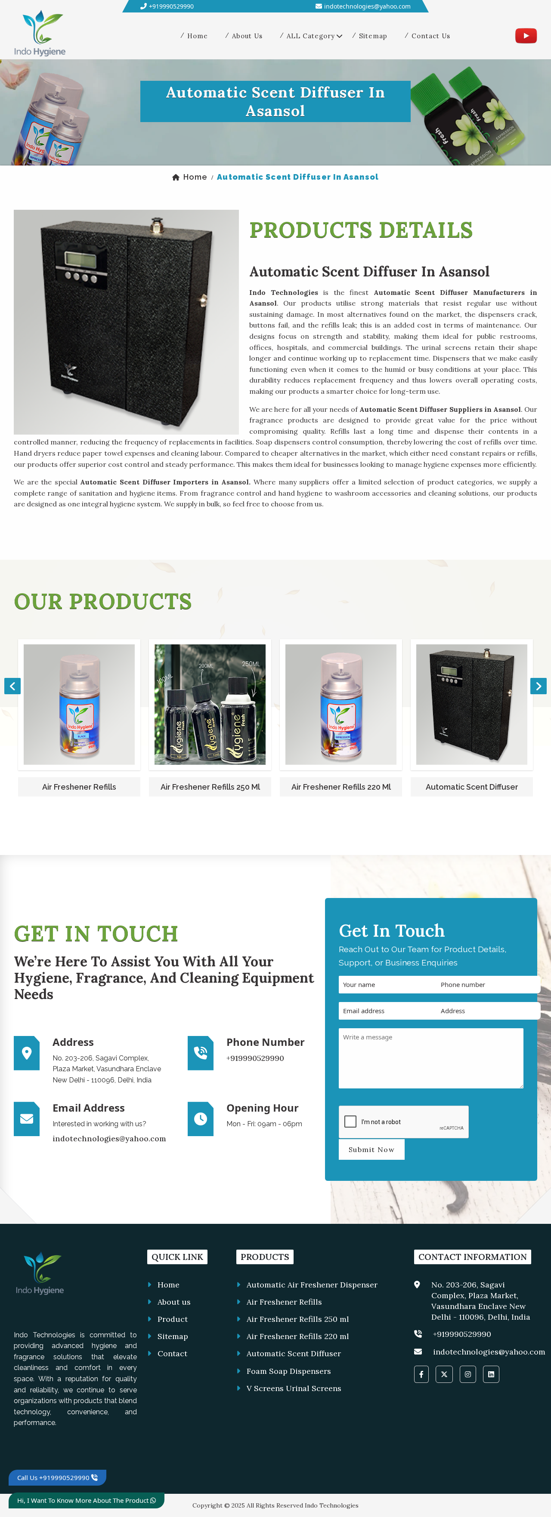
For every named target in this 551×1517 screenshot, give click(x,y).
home (197, 36)
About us (174, 1302)
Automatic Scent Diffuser (341, 786)
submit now (372, 1149)
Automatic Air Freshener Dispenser (312, 1285)
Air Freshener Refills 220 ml (210, 786)
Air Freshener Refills (284, 1302)
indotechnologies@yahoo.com (367, 6)
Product (173, 1319)
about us (247, 36)
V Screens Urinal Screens (294, 1388)
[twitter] (444, 1374)
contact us (431, 36)
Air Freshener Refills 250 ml (79, 786)
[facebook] (421, 1374)
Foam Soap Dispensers (472, 786)
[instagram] (468, 1374)
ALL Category (311, 36)
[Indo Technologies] (39, 35)
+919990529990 (171, 6)
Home (169, 1285)
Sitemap (173, 1336)
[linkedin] (491, 1374)
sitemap (373, 36)
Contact (172, 1353)
